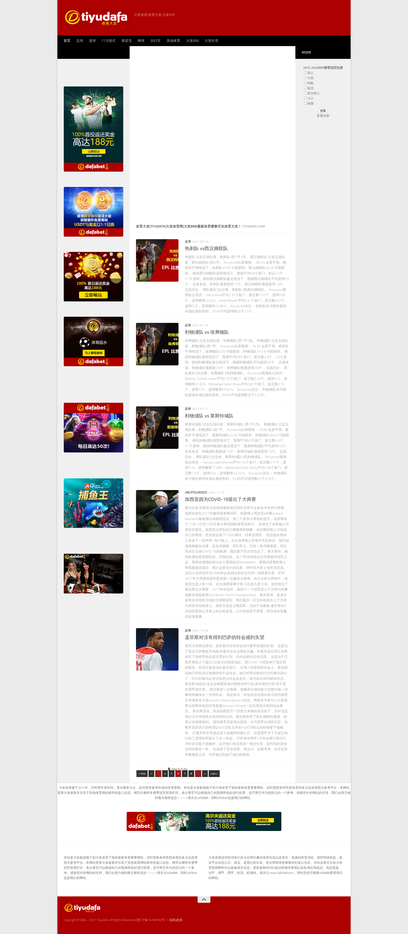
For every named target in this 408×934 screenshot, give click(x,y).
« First (142, 773)
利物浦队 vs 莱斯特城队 (209, 416)
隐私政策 (176, 920)
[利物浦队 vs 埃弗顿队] (157, 344)
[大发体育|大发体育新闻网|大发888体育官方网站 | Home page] (96, 17)
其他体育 (173, 41)
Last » (214, 773)
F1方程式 (109, 41)
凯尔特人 (313, 93)
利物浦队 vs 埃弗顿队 (207, 332)
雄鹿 (310, 103)
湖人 (310, 73)
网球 (141, 41)
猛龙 (310, 88)
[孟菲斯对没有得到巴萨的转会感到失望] (157, 649)
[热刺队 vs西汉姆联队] (157, 260)
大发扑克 (211, 41)
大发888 (192, 41)
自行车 (155, 41)
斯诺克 (127, 41)
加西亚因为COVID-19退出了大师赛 (220, 499)
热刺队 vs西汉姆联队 (206, 248)
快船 (310, 83)
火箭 (310, 78)
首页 (67, 41)
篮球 (92, 41)
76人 (310, 98)
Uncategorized (196, 492)
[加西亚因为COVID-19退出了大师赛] (157, 511)
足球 (79, 41)
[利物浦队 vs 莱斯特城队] (157, 427)
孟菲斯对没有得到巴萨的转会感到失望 (224, 637)
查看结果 (323, 116)
